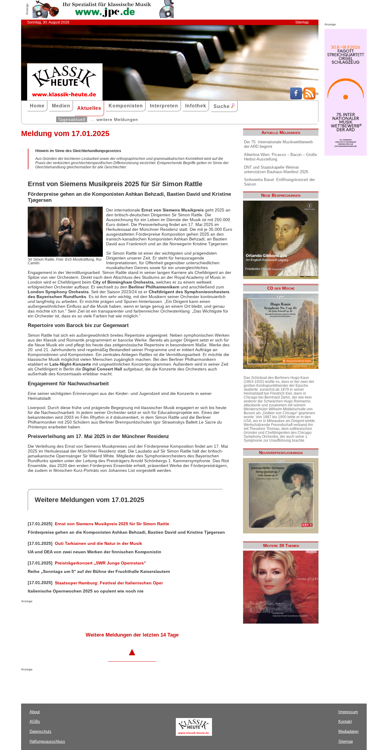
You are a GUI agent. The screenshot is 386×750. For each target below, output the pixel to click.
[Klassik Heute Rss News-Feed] (309, 98)
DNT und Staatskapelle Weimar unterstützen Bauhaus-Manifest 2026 (276, 169)
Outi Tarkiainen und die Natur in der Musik (98, 543)
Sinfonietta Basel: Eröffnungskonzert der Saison (279, 181)
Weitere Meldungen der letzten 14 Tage (132, 635)
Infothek (195, 105)
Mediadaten (348, 731)
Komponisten (126, 105)
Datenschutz (41, 731)
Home (37, 105)
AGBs (35, 721)
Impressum (348, 712)
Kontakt (345, 721)
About (35, 712)
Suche (222, 106)
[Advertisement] (91, 615)
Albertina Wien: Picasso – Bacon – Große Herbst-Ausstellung (280, 156)
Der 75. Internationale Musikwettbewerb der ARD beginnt (278, 144)
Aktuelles (89, 108)
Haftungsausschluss (47, 741)
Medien (61, 105)
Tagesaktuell (71, 119)
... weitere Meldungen (114, 119)
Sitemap (302, 22)
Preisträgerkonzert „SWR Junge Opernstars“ (100, 563)
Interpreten (164, 105)
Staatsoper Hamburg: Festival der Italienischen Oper (109, 582)
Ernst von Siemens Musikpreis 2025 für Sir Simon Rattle (112, 523)
